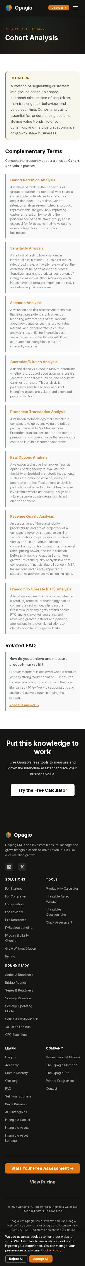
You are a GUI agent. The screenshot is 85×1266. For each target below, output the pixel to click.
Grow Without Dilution (20, 948)
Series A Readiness (19, 975)
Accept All (41, 1259)
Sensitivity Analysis (26, 248)
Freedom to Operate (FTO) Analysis (40, 589)
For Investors (14, 904)
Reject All (16, 1259)
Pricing (10, 956)
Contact (51, 1088)
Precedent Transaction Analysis (38, 412)
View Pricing (42, 1182)
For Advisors (14, 912)
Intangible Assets (17, 1127)
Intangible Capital (17, 1120)
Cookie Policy (51, 1250)
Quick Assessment (59, 922)
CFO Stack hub (16, 1034)
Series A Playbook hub (21, 1019)
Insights (10, 1057)
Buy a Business (16, 1104)
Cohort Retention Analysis (32, 180)
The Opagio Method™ (61, 1065)
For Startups (13, 888)
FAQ (8, 1088)
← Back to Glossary (25, 29)
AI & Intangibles (16, 1112)
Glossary (11, 1081)
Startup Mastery (16, 1073)
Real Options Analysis (29, 457)
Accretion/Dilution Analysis (33, 362)
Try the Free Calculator (42, 790)
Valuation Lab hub (18, 1027)
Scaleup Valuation (18, 998)
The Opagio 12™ (57, 1073)
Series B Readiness (19, 990)
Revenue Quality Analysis (32, 516)
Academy (12, 1065)
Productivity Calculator (62, 888)
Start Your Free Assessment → (42, 1168)
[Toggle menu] (75, 7)
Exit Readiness (15, 920)
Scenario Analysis (25, 303)
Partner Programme (60, 1081)
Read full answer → (24, 705)
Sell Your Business (18, 1096)
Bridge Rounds (16, 982)
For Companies (16, 896)
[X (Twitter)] (22, 867)
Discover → (58, 7)
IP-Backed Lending (18, 927)
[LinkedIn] (9, 867)
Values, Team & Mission (63, 1057)
